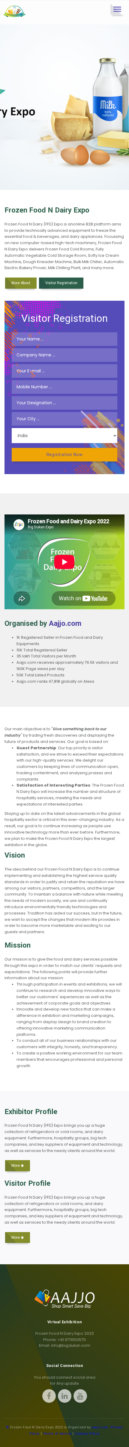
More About (20, 283)
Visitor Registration (61, 283)
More (16, 1165)
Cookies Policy (87, 1434)
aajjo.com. (101, 1427)
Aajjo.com (65, 623)
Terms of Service (57, 1434)
